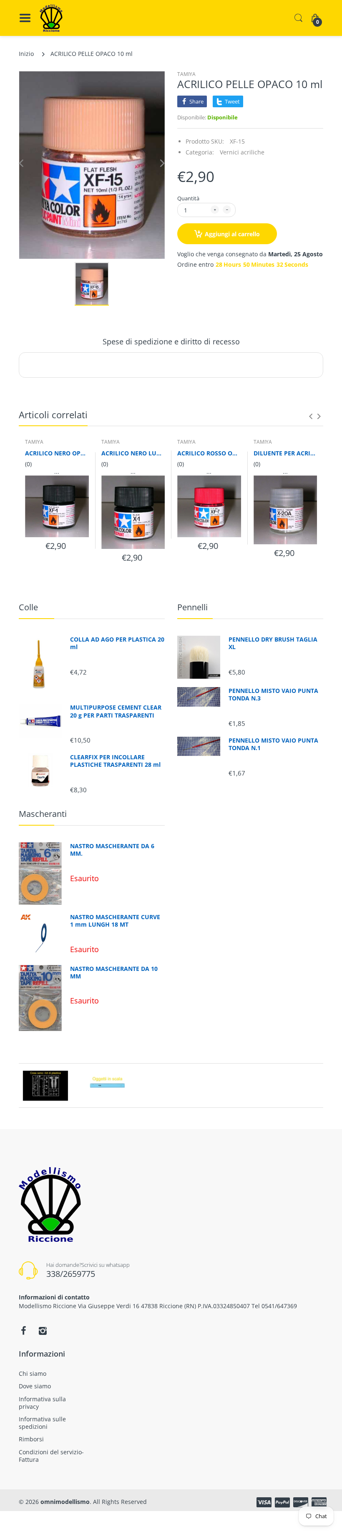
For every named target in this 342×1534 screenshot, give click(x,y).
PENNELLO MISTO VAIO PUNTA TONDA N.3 (273, 694)
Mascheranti (43, 813)
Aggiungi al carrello (232, 234)
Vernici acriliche (242, 152)
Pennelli (192, 607)
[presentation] (311, 416)
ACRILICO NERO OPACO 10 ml (57, 453)
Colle (28, 607)
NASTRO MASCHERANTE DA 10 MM (114, 972)
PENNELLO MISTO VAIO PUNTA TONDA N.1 (273, 744)
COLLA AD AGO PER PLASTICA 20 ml (117, 643)
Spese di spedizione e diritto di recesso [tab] (171, 341)
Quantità (188, 198)
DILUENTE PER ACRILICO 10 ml (285, 453)
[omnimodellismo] (51, 18)
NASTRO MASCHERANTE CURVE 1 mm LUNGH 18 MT (115, 920)
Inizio (26, 54)
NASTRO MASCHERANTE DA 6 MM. (112, 849)
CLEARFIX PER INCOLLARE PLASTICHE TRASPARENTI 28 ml (115, 760)
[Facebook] (23, 1330)
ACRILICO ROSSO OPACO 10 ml (209, 453)
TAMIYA (186, 74)
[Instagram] (42, 1330)
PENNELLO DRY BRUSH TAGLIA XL (273, 643)
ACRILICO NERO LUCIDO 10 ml (133, 453)
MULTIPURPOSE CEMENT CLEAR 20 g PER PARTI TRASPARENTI (115, 711)
